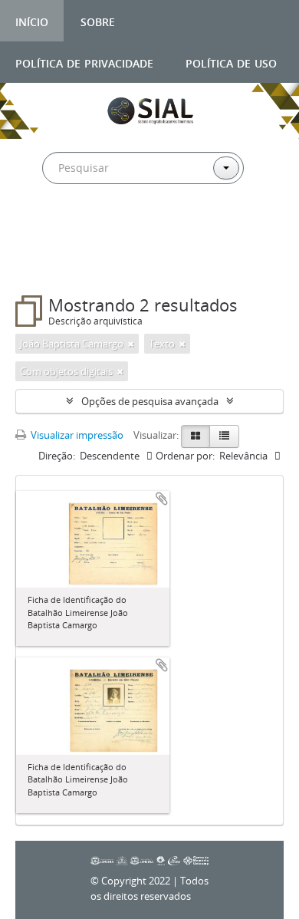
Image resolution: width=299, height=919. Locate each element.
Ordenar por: (185, 456)
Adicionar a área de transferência (161, 498)
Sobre (97, 20)
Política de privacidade (84, 61)
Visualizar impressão (75, 435)
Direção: (56, 456)
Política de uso (231, 61)
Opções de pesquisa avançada (150, 401)
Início (31, 20)
